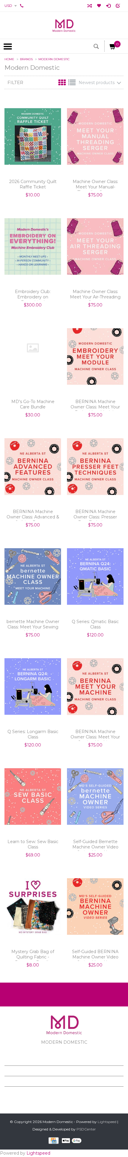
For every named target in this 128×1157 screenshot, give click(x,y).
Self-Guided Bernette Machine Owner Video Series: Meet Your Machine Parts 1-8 (95, 845)
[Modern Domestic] (64, 25)
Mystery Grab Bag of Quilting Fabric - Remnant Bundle (32, 955)
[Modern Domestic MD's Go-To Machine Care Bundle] (32, 348)
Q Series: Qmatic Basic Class (95, 624)
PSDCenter (86, 1129)
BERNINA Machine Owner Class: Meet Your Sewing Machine (95, 735)
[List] (72, 83)
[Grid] (62, 83)
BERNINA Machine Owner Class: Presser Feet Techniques (95, 515)
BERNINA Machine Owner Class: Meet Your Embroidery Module (95, 405)
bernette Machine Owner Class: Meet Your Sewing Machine (33, 625)
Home (9, 59)
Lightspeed (107, 1121)
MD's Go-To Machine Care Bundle (32, 404)
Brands (26, 59)
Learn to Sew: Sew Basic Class (32, 844)
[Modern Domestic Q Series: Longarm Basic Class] (32, 686)
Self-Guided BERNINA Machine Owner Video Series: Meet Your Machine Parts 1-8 (95, 955)
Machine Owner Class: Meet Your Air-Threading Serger (95, 295)
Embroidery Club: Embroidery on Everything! (33, 295)
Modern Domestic (54, 59)
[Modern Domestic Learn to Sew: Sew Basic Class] (32, 796)
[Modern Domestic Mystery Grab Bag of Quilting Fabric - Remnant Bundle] (32, 906)
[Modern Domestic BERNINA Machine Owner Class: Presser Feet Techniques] (95, 466)
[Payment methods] (52, 1140)
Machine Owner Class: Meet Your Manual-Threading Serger (95, 185)
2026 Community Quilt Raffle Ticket (33, 184)
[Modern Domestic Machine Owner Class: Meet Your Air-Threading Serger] (95, 246)
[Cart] (113, 47)
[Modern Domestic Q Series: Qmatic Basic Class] (95, 576)
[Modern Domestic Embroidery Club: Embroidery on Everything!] (32, 246)
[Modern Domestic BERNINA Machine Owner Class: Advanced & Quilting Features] (32, 466)
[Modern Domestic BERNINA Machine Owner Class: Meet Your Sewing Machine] (95, 686)
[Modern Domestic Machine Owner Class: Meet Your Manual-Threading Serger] (95, 136)
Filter (15, 82)
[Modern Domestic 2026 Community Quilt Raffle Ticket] (32, 136)
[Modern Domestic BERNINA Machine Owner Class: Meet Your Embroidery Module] (95, 356)
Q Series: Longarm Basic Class (32, 734)
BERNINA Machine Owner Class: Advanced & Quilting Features (33, 515)
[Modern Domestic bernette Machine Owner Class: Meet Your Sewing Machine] (32, 576)
